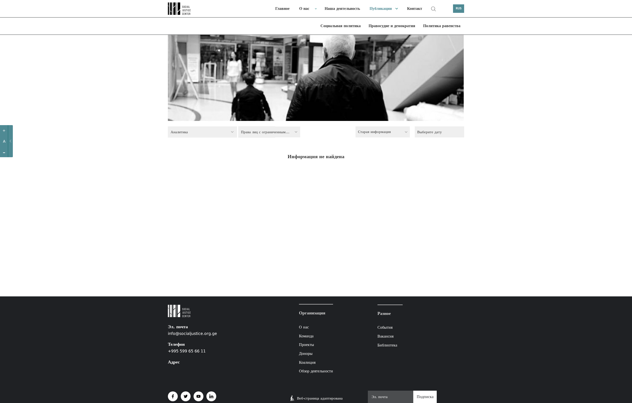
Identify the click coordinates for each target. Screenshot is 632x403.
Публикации (381, 8)
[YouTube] (198, 396)
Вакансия (385, 336)
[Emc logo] (185, 8)
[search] (433, 9)
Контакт (414, 8)
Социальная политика (340, 25)
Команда (306, 336)
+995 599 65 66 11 (187, 351)
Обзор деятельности (316, 371)
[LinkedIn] (211, 396)
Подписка (425, 396)
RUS (459, 8)
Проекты (306, 344)
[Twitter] (186, 396)
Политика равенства (441, 25)
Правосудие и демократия (392, 25)
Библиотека (387, 345)
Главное (282, 8)
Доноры (306, 353)
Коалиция (307, 362)
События (385, 327)
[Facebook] (173, 396)
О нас (304, 8)
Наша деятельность (342, 8)
